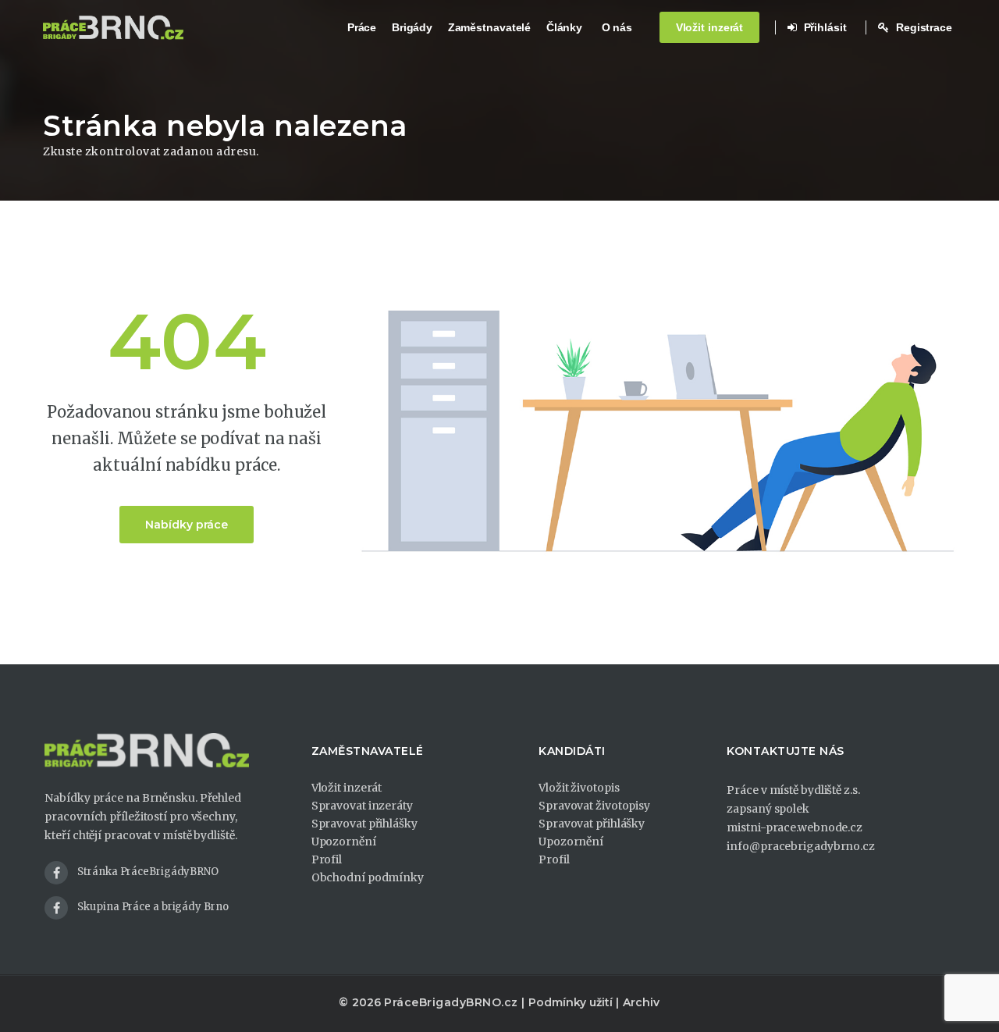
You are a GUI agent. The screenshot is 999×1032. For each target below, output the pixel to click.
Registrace (922, 27)
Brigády (412, 27)
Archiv (641, 1002)
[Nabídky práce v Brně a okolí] (113, 27)
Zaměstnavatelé (489, 27)
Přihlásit (824, 27)
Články (564, 27)
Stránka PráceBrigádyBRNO (148, 871)
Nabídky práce (186, 525)
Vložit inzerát (710, 27)
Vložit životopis (579, 787)
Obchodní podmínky (367, 877)
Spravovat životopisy (594, 805)
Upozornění (343, 841)
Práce (362, 27)
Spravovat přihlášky (364, 823)
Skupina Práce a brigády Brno (152, 906)
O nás (617, 27)
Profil (326, 859)
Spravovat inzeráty (362, 805)
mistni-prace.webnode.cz (794, 827)
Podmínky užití (570, 1002)
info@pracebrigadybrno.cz (801, 846)
